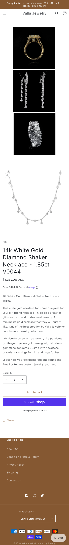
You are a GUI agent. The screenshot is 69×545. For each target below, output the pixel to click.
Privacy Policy (16, 464)
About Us (12, 448)
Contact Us (14, 480)
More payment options (34, 410)
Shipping (12, 472)
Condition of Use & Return (23, 456)
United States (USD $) (33, 518)
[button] (4, 13)
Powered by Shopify (45, 543)
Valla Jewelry (28, 543)
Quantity (7, 373)
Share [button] (10, 420)
